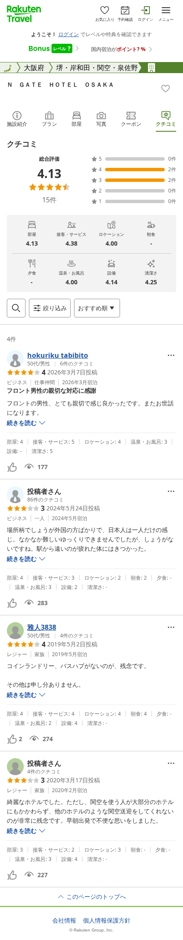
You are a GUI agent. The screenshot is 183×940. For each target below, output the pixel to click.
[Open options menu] (171, 355)
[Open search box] (16, 308)
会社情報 (64, 920)
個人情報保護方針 (107, 920)
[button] (50, 358)
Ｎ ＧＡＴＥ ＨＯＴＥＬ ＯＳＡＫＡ (60, 84)
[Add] (165, 88)
